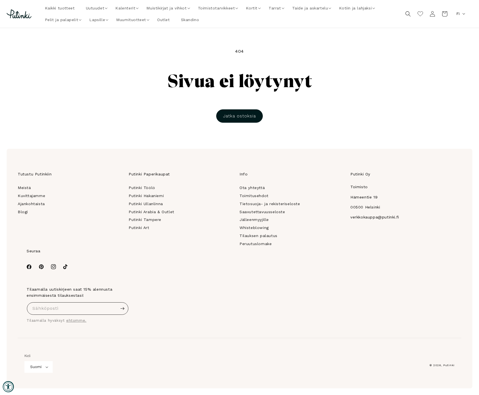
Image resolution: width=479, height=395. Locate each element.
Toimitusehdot (254, 195)
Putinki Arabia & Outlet (151, 212)
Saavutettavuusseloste (262, 212)
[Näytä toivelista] (420, 14)
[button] (95, 8)
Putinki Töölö (142, 187)
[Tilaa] (122, 308)
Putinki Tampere (145, 219)
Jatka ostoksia (239, 116)
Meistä (24, 187)
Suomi (36, 367)
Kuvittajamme (31, 195)
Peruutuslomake (256, 243)
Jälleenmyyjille (254, 219)
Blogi (23, 212)
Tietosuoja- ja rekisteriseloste (270, 204)
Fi (458, 13)
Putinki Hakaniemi (146, 195)
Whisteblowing (254, 227)
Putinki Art (139, 227)
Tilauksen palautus (258, 235)
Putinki (449, 365)
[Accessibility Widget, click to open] (8, 386)
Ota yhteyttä (252, 187)
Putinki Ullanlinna (146, 204)
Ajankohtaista (31, 204)
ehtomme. (76, 320)
